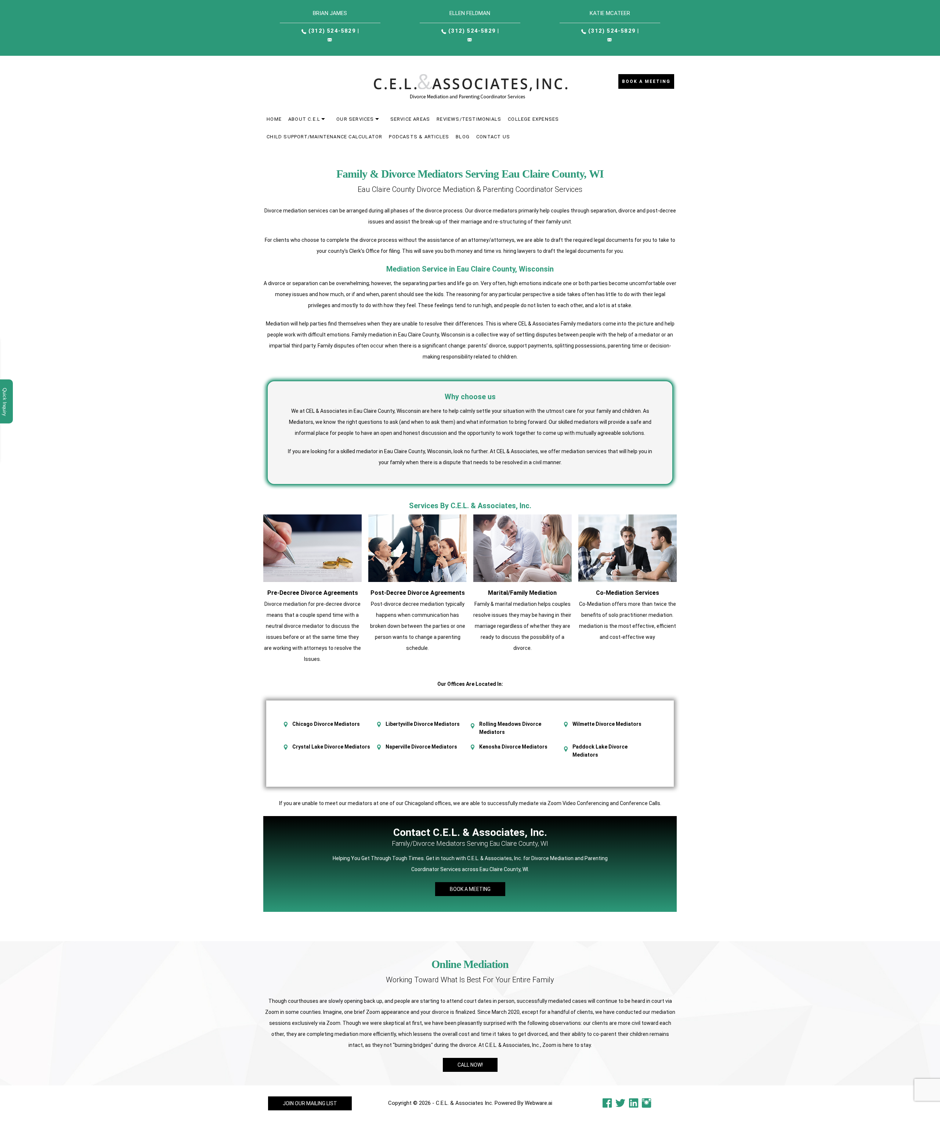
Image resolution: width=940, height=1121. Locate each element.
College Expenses (533, 119)
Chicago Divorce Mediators (326, 724)
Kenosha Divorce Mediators (513, 747)
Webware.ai (538, 1103)
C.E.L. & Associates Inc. (464, 1103)
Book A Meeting (470, 889)
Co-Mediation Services (627, 592)
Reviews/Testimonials (469, 119)
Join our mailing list (310, 1103)
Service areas (410, 119)
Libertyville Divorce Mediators (423, 724)
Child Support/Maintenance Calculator (324, 136)
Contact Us (493, 136)
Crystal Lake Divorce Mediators (331, 747)
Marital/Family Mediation (522, 592)
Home (274, 119)
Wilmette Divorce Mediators (606, 724)
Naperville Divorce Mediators (421, 747)
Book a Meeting (646, 81)
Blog (463, 136)
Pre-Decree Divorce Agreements (312, 592)
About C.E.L (304, 119)
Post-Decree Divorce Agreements (417, 592)
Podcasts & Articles (419, 136)
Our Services (355, 119)
